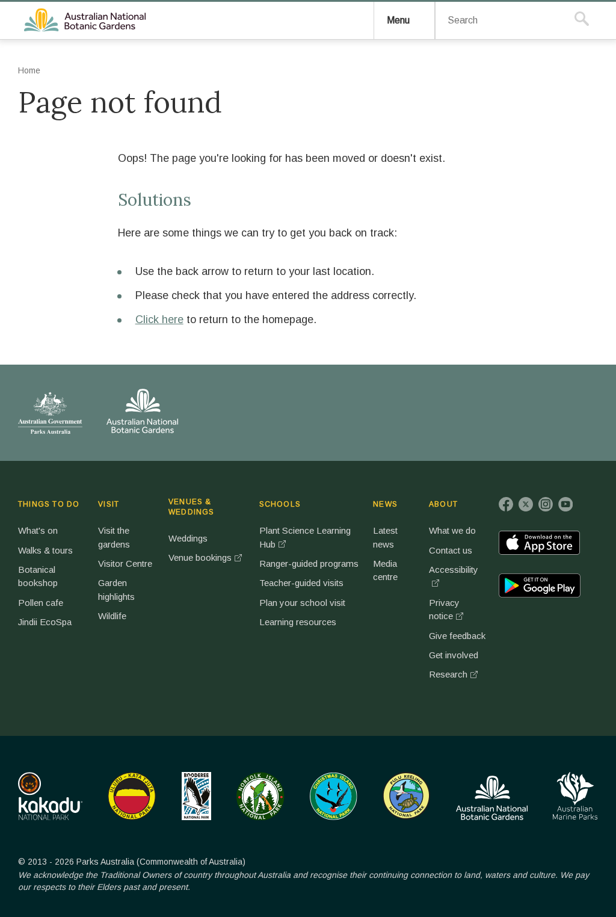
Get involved (453, 655)
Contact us (450, 550)
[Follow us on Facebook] (506, 504)
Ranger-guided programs (309, 563)
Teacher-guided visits (301, 583)
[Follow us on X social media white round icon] (526, 504)
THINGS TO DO (48, 504)
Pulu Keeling (406, 796)
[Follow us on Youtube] (565, 504)
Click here (159, 319)
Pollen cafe (40, 602)
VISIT (108, 504)
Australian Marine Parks (575, 796)
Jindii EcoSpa (45, 622)
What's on (38, 530)
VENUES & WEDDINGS (191, 507)
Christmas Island (333, 796)
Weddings (188, 538)
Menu (398, 20)
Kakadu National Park (50, 796)
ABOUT (443, 504)
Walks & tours (45, 550)
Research (448, 674)
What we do (452, 530)
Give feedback (457, 636)
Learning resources (297, 622)
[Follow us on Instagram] (545, 504)
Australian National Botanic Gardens (87, 20)
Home (29, 70)
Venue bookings (200, 557)
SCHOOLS (280, 504)
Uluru (132, 796)
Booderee (196, 796)
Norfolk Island (260, 796)
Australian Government (50, 413)
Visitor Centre (125, 563)
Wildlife (112, 616)
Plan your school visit (302, 602)
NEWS (385, 504)
